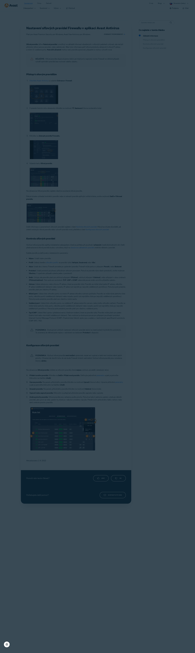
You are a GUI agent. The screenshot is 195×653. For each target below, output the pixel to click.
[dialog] (97, 326)
